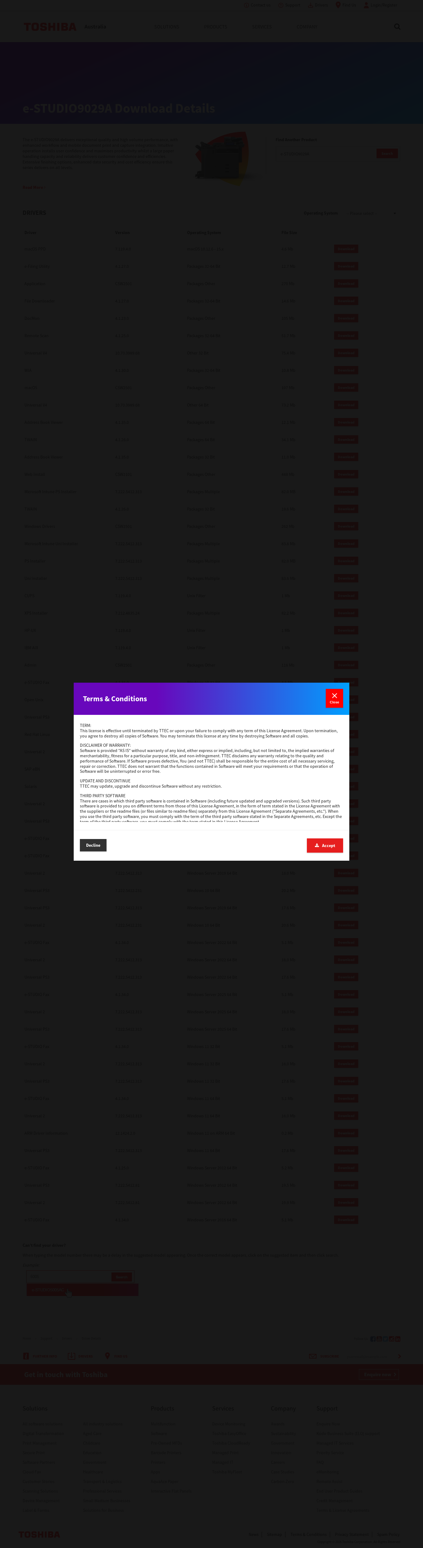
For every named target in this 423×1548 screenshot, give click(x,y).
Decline (93, 845)
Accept (328, 845)
